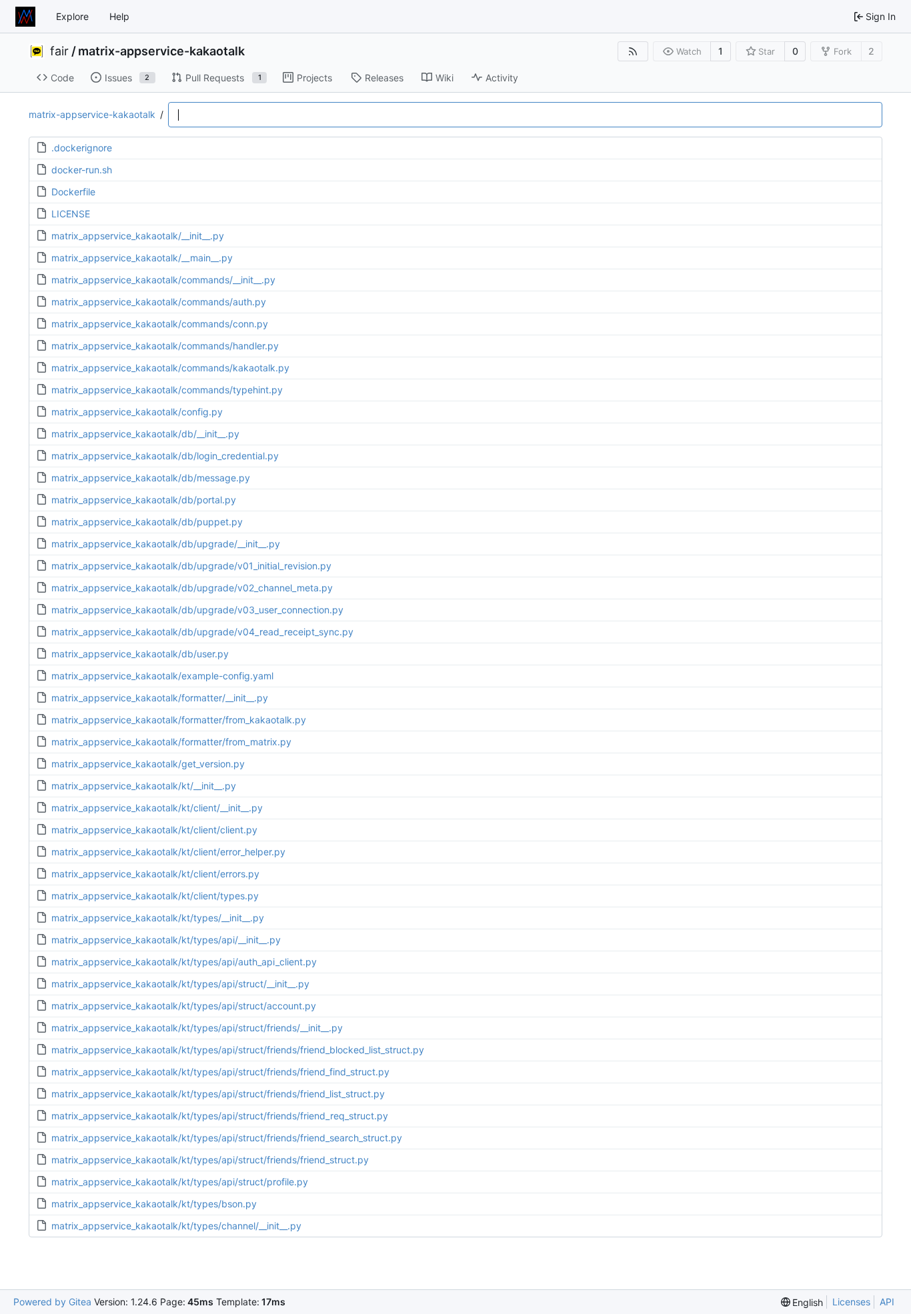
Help (119, 16)
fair (59, 51)
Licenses (851, 1301)
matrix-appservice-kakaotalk (161, 51)
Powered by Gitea (52, 1301)
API (887, 1301)
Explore (72, 16)
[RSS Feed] (633, 51)
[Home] (25, 17)
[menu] (802, 1302)
